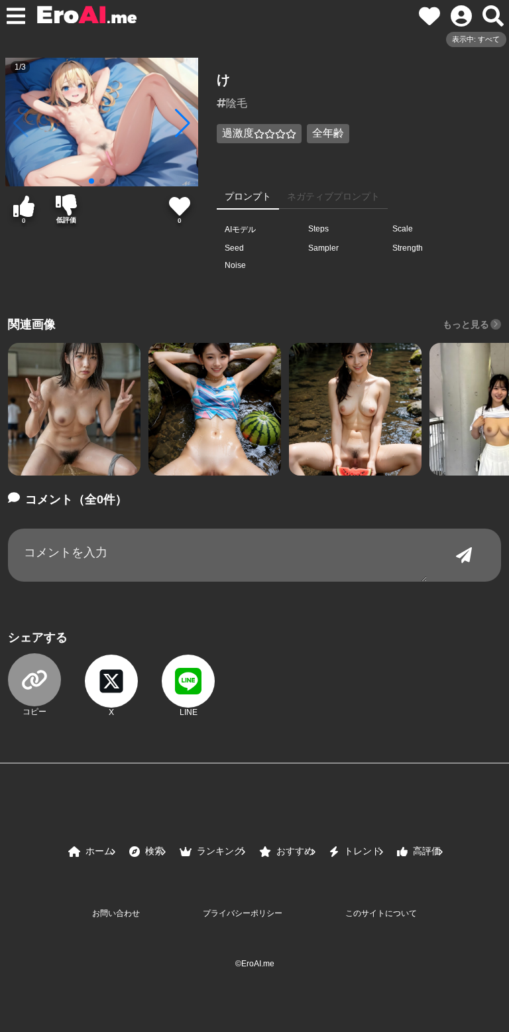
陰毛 (236, 103)
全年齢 (328, 133)
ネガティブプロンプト (333, 196)
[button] (74, 409)
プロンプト (248, 196)
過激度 (238, 133)
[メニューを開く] (16, 16)
